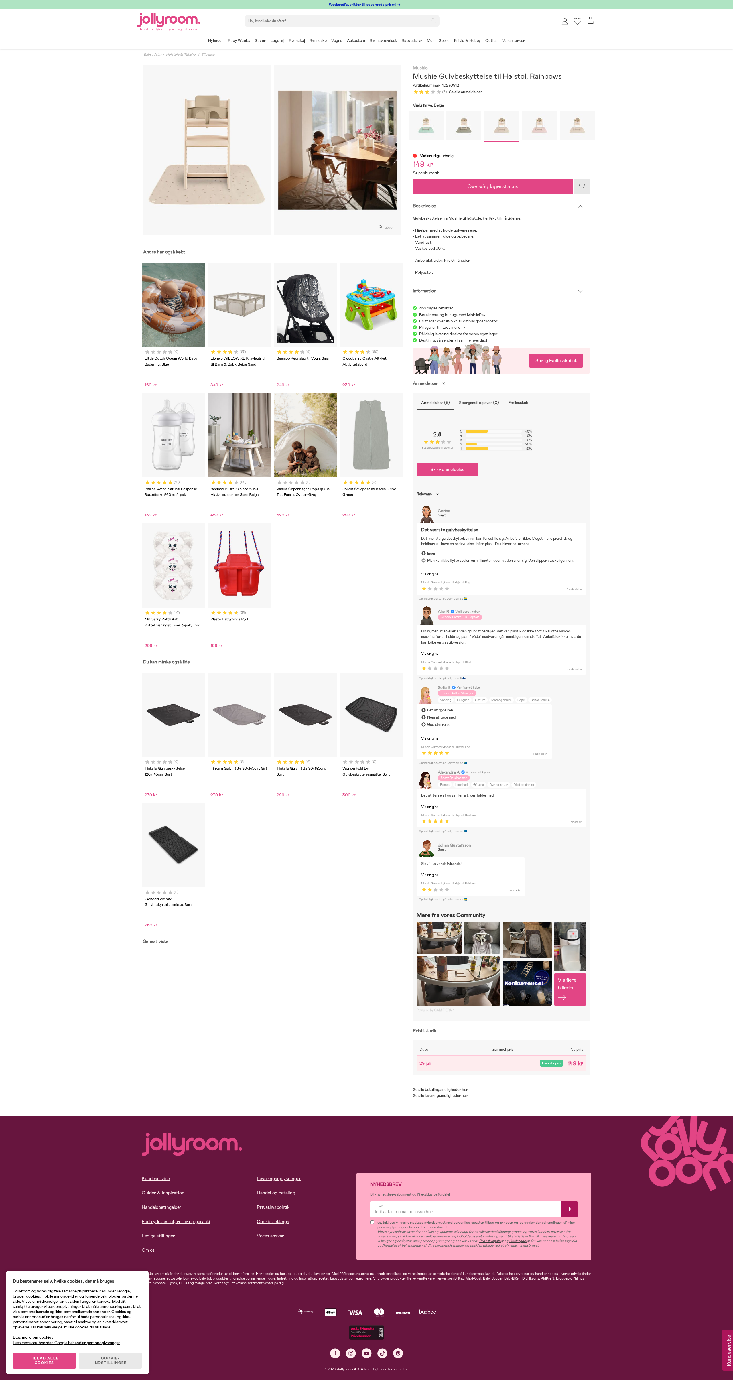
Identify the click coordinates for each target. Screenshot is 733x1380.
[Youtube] (367, 1353)
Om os (148, 1250)
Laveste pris (551, 1063)
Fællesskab (518, 402)
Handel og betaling (276, 1193)
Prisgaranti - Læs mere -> (442, 327)
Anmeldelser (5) (435, 402)
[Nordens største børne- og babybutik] (168, 19)
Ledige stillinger (158, 1236)
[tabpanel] (207, 150)
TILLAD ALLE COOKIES (44, 1360)
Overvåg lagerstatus (492, 186)
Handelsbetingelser (162, 1207)
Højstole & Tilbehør (181, 54)
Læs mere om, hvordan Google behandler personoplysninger (66, 1342)
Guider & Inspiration (163, 1193)
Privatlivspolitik (273, 1207)
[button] (577, 21)
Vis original (430, 574)
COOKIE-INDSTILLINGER (110, 1360)
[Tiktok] (382, 1353)
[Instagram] (351, 1353)
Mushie (420, 68)
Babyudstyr (153, 54)
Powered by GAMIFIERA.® (435, 1010)
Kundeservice (156, 1179)
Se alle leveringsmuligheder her (440, 1095)
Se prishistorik (426, 173)
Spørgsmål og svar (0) (479, 402)
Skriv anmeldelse (447, 469)
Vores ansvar (270, 1236)
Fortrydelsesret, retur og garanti (176, 1222)
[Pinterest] (398, 1353)
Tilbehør (207, 54)
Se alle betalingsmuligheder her (440, 1089)
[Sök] (433, 20)
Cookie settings (273, 1222)
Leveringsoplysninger (279, 1179)
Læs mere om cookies (33, 1337)
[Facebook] (335, 1353)
